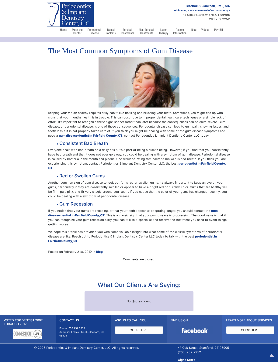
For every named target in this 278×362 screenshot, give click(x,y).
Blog (193, 30)
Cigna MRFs (186, 360)
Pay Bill (218, 30)
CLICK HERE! (139, 330)
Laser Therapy (163, 31)
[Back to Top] (271, 355)
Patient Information (179, 31)
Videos (205, 30)
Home (63, 30)
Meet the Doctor (77, 31)
